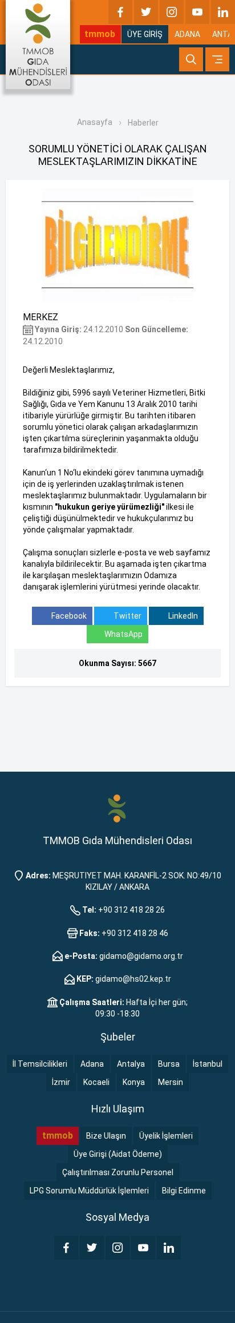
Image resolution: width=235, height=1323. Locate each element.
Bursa (169, 1063)
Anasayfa (94, 122)
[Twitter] (146, 12)
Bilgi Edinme (184, 1190)
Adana (92, 1063)
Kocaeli (96, 1082)
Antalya (131, 1063)
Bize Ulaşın (106, 1135)
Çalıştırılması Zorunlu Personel (117, 1172)
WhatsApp (123, 634)
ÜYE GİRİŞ (145, 34)
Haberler (143, 122)
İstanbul (207, 1063)
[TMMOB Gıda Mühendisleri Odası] (38, 44)
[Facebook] (120, 12)
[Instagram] (172, 12)
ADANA (187, 34)
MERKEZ (40, 317)
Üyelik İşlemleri (166, 1135)
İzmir (61, 1082)
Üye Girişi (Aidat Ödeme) (118, 1154)
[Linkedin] (223, 12)
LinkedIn (182, 615)
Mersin (170, 1082)
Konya (134, 1082)
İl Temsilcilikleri (40, 1063)
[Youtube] (197, 12)
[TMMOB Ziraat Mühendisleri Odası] (117, 807)
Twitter (126, 615)
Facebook (68, 615)
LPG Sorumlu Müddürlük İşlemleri (89, 1190)
